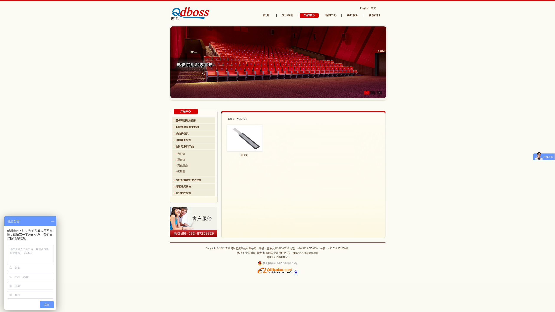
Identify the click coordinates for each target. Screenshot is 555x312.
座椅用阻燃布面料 (186, 120)
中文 (373, 8)
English (364, 8)
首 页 (266, 15)
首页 (230, 118)
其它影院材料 (183, 193)
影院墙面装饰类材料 (187, 126)
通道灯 (181, 159)
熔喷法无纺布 (183, 186)
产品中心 (309, 15)
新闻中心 (330, 15)
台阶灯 (181, 153)
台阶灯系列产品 (185, 146)
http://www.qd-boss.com (305, 252)
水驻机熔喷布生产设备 (189, 180)
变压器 (181, 171)
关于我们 (287, 15)
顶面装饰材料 (183, 139)
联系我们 (374, 15)
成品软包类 (182, 133)
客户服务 (352, 15)
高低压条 (182, 165)
